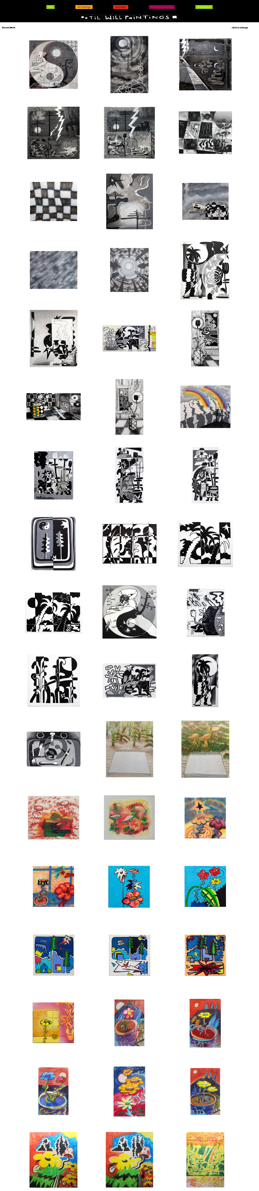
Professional (204, 7)
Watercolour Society (162, 7)
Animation (120, 7)
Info (50, 7)
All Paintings (84, 7)
